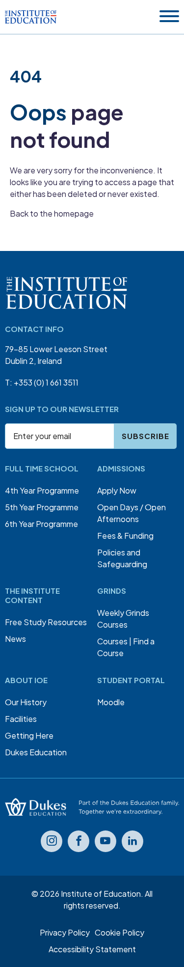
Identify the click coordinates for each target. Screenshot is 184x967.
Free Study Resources (46, 622)
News (15, 639)
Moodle (111, 702)
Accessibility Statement (92, 949)
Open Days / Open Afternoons (131, 513)
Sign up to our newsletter (62, 409)
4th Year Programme (42, 490)
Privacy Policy (65, 932)
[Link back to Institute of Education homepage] (30, 17)
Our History (26, 702)
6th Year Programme (41, 524)
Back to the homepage (52, 213)
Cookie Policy (119, 932)
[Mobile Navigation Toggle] (169, 17)
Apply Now (116, 490)
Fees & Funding (125, 535)
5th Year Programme (42, 507)
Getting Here (29, 735)
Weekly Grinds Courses (123, 619)
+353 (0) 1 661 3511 (46, 382)
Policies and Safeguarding (122, 558)
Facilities (21, 719)
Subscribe (145, 436)
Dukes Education (36, 752)
